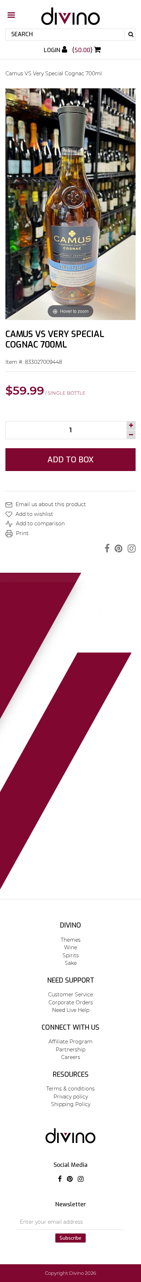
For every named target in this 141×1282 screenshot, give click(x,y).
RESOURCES (71, 1074)
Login (53, 50)
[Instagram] (130, 548)
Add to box (70, 459)
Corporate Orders (70, 1002)
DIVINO (70, 925)
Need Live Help (70, 1010)
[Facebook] (105, 548)
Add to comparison (39, 523)
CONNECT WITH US (70, 1027)
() (83, 50)
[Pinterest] (117, 548)
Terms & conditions (70, 1088)
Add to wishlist (33, 514)
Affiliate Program (70, 1041)
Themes (71, 940)
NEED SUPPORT (70, 980)
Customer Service (70, 994)
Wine (70, 947)
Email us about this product (50, 504)
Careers (70, 1057)
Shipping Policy (70, 1104)
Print (21, 533)
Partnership (70, 1049)
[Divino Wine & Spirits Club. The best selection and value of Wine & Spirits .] (70, 20)
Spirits (71, 955)
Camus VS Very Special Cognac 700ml (53, 73)
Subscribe (70, 1238)
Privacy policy (71, 1096)
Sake (71, 963)
